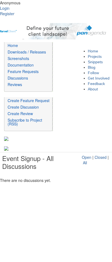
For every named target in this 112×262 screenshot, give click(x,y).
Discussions (18, 78)
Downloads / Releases (27, 52)
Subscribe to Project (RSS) (25, 122)
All (85, 162)
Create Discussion (23, 107)
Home (13, 45)
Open (86, 157)
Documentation (21, 65)
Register (7, 13)
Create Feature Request (28, 100)
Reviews (15, 84)
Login (5, 8)
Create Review (20, 113)
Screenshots (18, 58)
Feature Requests (23, 71)
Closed (101, 157)
